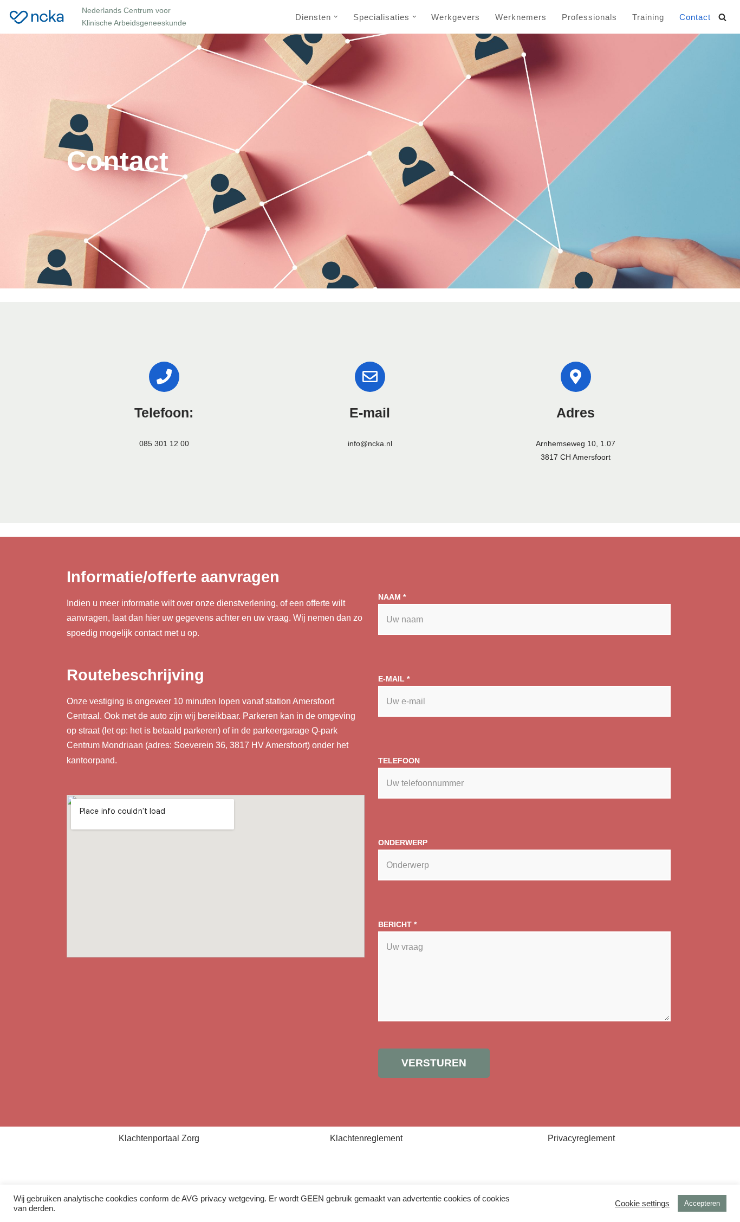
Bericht (397, 924)
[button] (336, 17)
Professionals (589, 17)
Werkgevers (455, 17)
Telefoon (399, 760)
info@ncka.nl (370, 443)
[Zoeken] (722, 17)
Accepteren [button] (702, 1203)
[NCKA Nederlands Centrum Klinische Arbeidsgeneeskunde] (37, 17)
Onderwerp (402, 842)
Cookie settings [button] (642, 1203)
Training (648, 17)
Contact (695, 17)
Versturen (433, 1063)
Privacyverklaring (184, 1179)
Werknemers (521, 17)
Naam (392, 597)
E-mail (394, 678)
